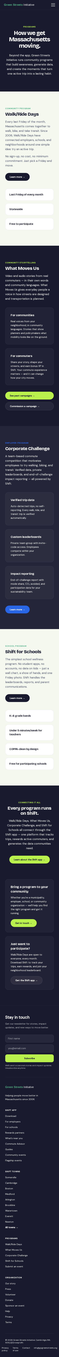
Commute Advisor (15, 1143)
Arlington (10, 1199)
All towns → (11, 1227)
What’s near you (14, 1138)
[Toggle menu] (53, 4)
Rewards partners (14, 1132)
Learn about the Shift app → (29, 859)
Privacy (9, 1316)
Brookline (10, 1205)
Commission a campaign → (25, 406)
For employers (12, 1121)
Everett (9, 1216)
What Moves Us (13, 1249)
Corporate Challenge (16, 1255)
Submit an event (14, 1266)
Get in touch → (23, 923)
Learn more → (17, 176)
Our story (10, 1283)
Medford (10, 1194)
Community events (15, 1154)
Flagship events (13, 1160)
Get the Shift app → (26, 980)
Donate (9, 1300)
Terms (8, 1322)
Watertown (11, 1210)
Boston (9, 1188)
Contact (26, 1348)
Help (7, 1311)
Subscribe (29, 1058)
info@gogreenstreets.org (45, 1348)
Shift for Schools (14, 1260)
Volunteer (10, 1294)
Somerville (10, 1177)
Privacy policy (5, 1349)
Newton (9, 1221)
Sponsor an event (14, 1305)
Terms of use (15, 1349)
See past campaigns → (22, 395)
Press (8, 1289)
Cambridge (11, 1182)
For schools (11, 1127)
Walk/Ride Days (13, 1244)
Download (10, 1116)
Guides (9, 1149)
